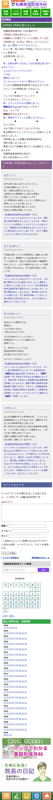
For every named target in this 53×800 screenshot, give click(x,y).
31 (5, 610)
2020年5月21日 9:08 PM (13, 250)
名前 (4, 526)
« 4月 (5, 616)
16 (38, 598)
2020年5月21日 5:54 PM (13, 179)
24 (5, 606)
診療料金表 (36, 12)
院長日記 (6, 12)
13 (22, 598)
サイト (4, 536)
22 (32, 602)
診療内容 (26, 12)
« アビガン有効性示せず (11, 558)
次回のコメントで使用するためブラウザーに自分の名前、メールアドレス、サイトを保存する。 (25, 544)
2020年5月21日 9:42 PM (13, 317)
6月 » (12, 616)
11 (11, 598)
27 (22, 606)
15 (32, 598)
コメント (7, 502)
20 (22, 602)
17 (5, 602)
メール (5, 531)
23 (38, 602)
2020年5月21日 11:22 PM (14, 412)
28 (27, 606)
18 (11, 602)
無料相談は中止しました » (42, 558)
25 (11, 606)
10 (5, 598)
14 (27, 598)
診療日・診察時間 (46, 12)
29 (32, 606)
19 (16, 602)
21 (27, 602)
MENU (5, 4)
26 (16, 606)
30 (38, 606)
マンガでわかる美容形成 (16, 12)
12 (16, 598)
